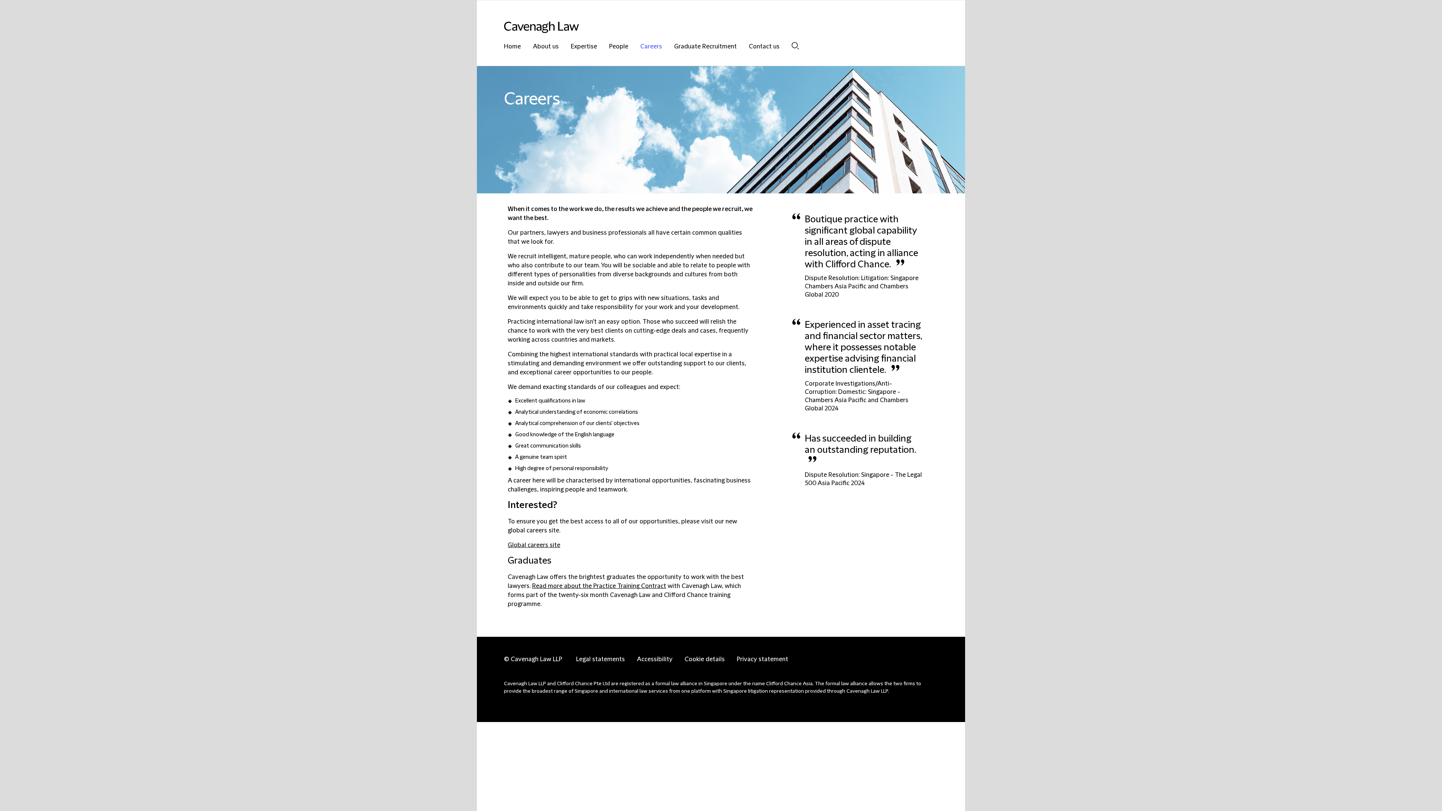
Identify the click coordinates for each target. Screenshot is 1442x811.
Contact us (764, 47)
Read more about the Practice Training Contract (599, 586)
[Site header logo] (706, 27)
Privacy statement (762, 659)
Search (795, 46)
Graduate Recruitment (705, 47)
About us (546, 47)
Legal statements (600, 659)
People (618, 47)
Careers (651, 47)
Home (512, 47)
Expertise (584, 47)
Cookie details (705, 659)
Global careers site (534, 545)
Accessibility (655, 659)
